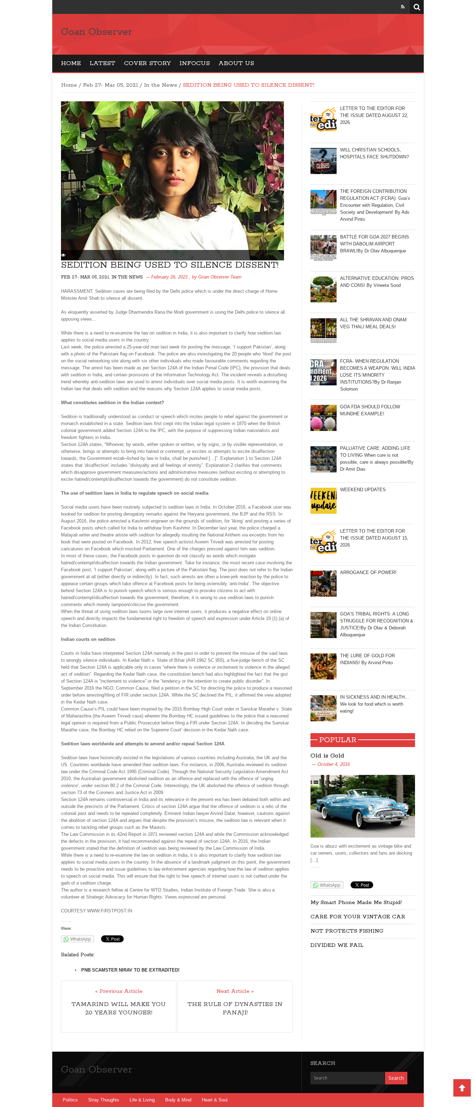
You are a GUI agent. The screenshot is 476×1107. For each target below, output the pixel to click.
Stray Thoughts (103, 1099)
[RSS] (403, 6)
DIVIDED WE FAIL (336, 945)
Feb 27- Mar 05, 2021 (110, 85)
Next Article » (235, 991)
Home (71, 63)
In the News (160, 85)
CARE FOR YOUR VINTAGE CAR (357, 916)
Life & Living (142, 1099)
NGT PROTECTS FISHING (346, 931)
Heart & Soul (215, 1099)
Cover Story (147, 63)
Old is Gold (327, 756)
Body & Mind (178, 1099)
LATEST (102, 63)
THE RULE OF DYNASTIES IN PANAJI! (235, 1008)
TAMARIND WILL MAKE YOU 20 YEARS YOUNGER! (118, 1008)
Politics (70, 1099)
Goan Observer (96, 32)
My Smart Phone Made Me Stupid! (356, 902)
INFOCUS (194, 63)
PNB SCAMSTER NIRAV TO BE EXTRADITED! (130, 970)
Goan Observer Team (219, 277)
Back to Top (462, 1088)
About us (236, 63)
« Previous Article (119, 991)
